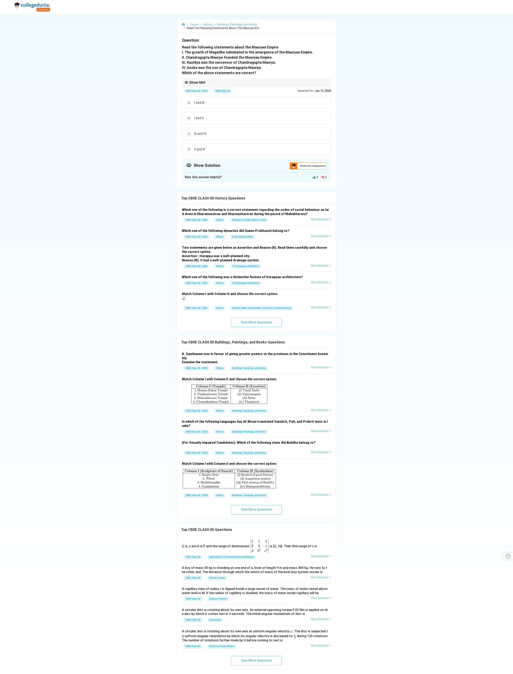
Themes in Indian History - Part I (249, 220)
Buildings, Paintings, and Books (249, 368)
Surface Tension (218, 599)
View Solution (319, 219)
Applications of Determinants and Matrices (231, 557)
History (219, 220)
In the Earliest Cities (242, 236)
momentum (215, 620)
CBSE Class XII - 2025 (196, 220)
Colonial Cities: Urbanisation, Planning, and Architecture (261, 308)
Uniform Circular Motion (221, 646)
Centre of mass (217, 577)
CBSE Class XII (222, 91)
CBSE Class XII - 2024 (196, 91)
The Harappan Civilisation (245, 266)
